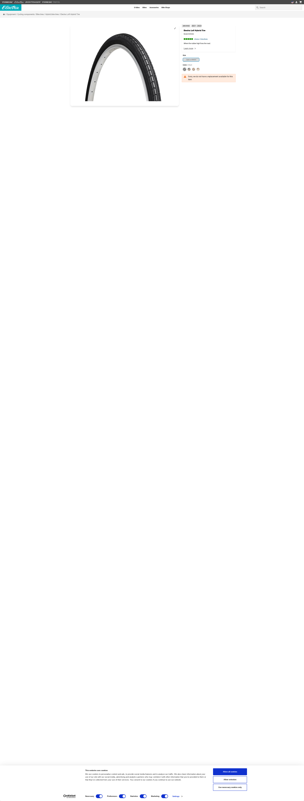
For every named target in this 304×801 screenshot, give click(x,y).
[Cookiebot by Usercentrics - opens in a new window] (69, 796)
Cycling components (25, 14)
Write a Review (204, 39)
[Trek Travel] (51, 2)
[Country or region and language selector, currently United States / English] (292, 2)
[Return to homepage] (4, 14)
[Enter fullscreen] (175, 28)
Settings (175, 796)
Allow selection (230, 780)
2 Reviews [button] (196, 39)
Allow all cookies (230, 772)
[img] (188, 39)
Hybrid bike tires (52, 14)
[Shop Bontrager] (32, 2)
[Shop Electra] (19, 2)
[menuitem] (137, 7)
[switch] (122, 796)
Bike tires (40, 14)
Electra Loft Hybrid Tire (70, 14)
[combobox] (278, 7)
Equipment (11, 14)
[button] (124, 65)
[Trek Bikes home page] (7, 2)
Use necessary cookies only (230, 787)
